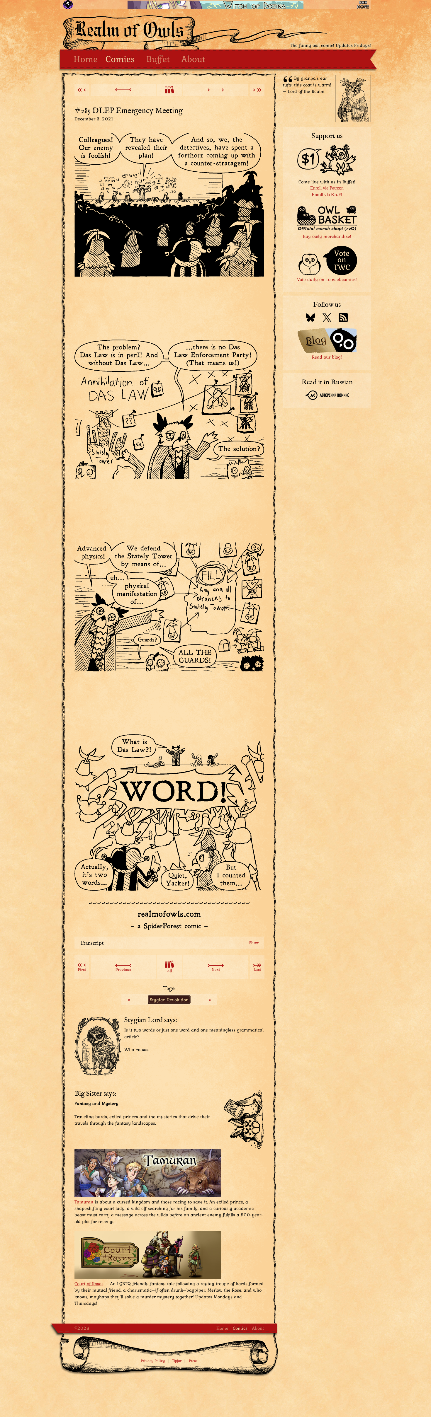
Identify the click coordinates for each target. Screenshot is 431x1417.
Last (257, 969)
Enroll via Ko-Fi (327, 194)
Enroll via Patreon (327, 187)
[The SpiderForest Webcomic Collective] (68, 4)
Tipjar (176, 1360)
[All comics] (169, 90)
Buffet (158, 59)
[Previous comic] (123, 90)
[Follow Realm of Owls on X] (327, 318)
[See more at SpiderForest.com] (363, 4)
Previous (123, 969)
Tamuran (83, 1201)
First (82, 969)
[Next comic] (215, 90)
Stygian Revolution (169, 999)
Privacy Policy (153, 1360)
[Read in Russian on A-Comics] (327, 396)
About (193, 59)
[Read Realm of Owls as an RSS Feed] (343, 318)
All (169, 971)
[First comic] (81, 90)
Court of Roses (88, 1283)
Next (216, 969)
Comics (120, 59)
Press (193, 1360)
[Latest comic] (257, 90)
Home (86, 59)
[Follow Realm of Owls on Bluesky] (310, 318)
